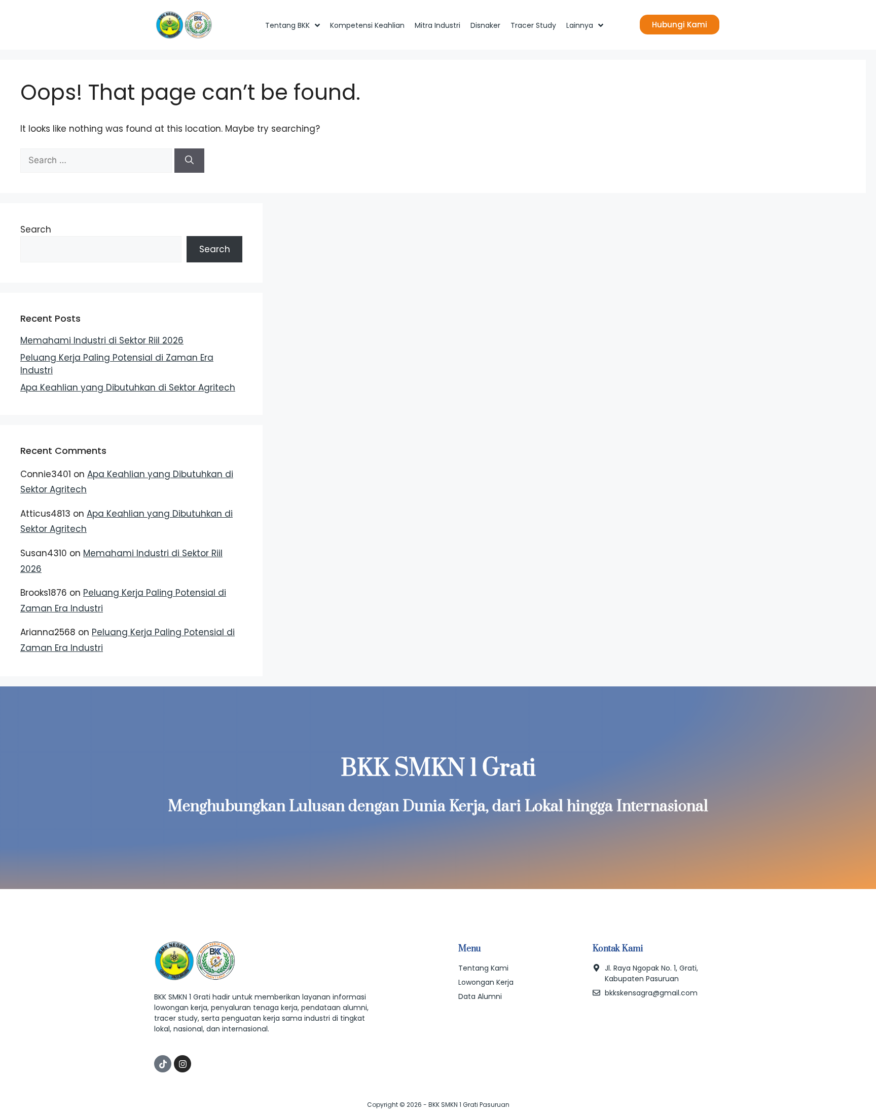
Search (35, 229)
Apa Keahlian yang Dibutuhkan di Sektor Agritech (127, 387)
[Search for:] (97, 160)
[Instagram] (182, 1063)
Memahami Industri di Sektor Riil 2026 (102, 340)
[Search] (189, 160)
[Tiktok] (162, 1063)
